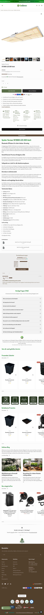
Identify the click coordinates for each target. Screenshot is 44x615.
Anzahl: (3, 81)
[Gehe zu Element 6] (22, 59)
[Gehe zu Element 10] (38, 59)
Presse (3, 570)
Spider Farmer (5, 64)
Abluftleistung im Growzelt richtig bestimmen (9, 474)
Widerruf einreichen (22, 129)
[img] (5, 276)
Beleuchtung (5, 10)
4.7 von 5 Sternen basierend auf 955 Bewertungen (24, 612)
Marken (3, 572)
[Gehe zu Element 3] (11, 59)
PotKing (10, 378)
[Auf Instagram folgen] (2, 584)
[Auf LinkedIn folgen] (10, 584)
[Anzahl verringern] (3, 83)
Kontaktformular (34, 571)
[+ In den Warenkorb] (16, 375)
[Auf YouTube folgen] (5, 584)
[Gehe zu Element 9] (34, 59)
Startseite (2, 10)
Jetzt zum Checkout (32, 90)
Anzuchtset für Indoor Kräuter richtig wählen (32, 474)
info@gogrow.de (32, 568)
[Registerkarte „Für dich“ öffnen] (41, 612)
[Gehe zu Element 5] (19, 59)
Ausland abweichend (6, 117)
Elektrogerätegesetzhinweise (18, 572)
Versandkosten (7, 71)
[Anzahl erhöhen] (7, 83)
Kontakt (3, 562)
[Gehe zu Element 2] (7, 59)
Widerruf (14, 568)
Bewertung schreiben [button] (22, 269)
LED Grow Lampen (10, 10)
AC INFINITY (9, 509)
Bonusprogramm (26, 116)
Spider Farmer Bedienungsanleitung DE (23, 247)
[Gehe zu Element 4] (15, 59)
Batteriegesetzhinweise (17, 574)
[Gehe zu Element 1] (3, 59)
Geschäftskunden (5, 566)
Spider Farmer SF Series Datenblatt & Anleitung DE (23, 242)
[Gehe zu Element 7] (26, 59)
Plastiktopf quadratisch (9, 380)
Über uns (3, 564)
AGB (14, 566)
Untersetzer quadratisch (26, 380)
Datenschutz (15, 564)
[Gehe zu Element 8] (30, 59)
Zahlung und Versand (16, 570)
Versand (7, 113)
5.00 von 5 (25, 257)
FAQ (2, 576)
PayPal (19, 115)
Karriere (3, 568)
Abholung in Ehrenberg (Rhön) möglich (20, 1)
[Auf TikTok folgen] (8, 584)
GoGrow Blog (4, 574)
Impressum (15, 562)
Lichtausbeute (34, 157)
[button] (4, 74)
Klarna (15, 115)
